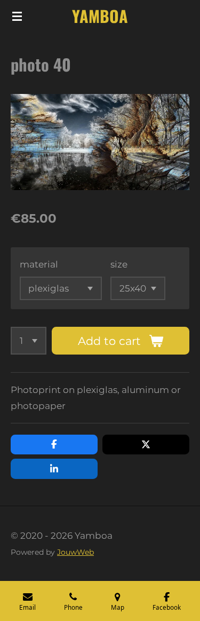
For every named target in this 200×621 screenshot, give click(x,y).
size (118, 264)
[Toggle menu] (17, 16)
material (39, 264)
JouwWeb (75, 552)
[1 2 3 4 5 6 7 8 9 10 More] (28, 341)
